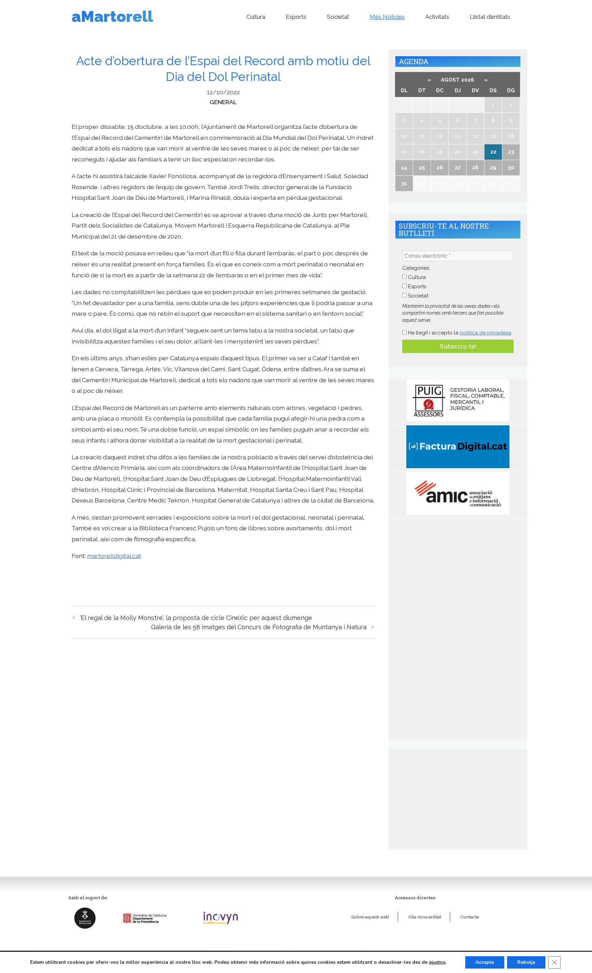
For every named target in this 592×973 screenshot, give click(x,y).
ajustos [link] (437, 962)
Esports (296, 16)
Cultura (255, 16)
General (223, 102)
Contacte (469, 917)
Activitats (437, 16)
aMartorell (112, 17)
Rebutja (526, 962)
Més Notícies (387, 16)
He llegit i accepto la (459, 333)
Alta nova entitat (424, 917)
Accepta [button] (485, 962)
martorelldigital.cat (114, 555)
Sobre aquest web (370, 917)
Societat (338, 16)
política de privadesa (485, 333)
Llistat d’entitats (490, 16)
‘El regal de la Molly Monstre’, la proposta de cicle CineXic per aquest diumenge (196, 617)
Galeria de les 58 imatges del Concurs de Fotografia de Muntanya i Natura (259, 627)
